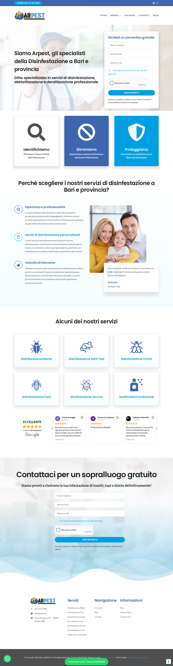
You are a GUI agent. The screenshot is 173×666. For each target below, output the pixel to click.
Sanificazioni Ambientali (136, 397)
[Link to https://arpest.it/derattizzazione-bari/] (86, 347)
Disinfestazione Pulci (36, 397)
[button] (52, 428)
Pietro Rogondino (109, 657)
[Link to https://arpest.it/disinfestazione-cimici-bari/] (136, 347)
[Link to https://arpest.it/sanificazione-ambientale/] (136, 385)
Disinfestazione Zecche (86, 397)
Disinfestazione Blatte (36, 359)
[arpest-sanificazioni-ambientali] (29, 12)
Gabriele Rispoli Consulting (138, 657)
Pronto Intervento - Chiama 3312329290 (86, 661)
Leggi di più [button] (95, 439)
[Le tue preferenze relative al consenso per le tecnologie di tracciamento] (168, 661)
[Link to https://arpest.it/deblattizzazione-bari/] (36, 347)
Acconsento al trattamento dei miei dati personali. (81, 521)
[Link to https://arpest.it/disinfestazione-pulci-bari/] (36, 385)
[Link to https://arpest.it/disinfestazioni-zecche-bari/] (86, 385)
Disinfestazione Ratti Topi (86, 359)
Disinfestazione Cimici (136, 359)
